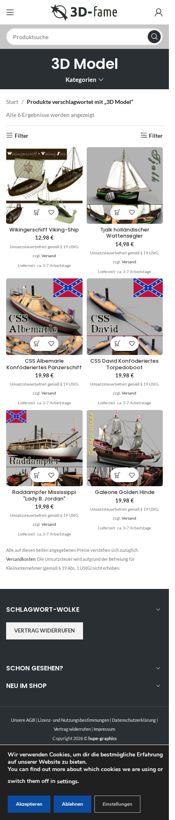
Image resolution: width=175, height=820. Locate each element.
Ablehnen (72, 804)
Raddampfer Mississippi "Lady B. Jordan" (44, 495)
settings (67, 781)
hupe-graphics (102, 738)
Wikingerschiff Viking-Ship (44, 229)
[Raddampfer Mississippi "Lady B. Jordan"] (44, 448)
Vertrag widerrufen (44, 630)
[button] (37, 212)
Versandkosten (20, 559)
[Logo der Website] (84, 11)
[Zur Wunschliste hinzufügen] (51, 212)
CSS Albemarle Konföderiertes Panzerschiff (44, 363)
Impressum (104, 729)
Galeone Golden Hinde (125, 492)
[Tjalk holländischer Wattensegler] (125, 185)
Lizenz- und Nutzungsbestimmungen (73, 720)
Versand (49, 255)
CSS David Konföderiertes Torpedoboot (124, 363)
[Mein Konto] (159, 12)
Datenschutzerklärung (134, 720)
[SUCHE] (154, 36)
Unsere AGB (23, 720)
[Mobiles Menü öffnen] (10, 12)
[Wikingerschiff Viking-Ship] (44, 185)
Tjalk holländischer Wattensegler (124, 232)
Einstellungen (117, 804)
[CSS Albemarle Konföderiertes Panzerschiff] (44, 316)
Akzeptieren (29, 804)
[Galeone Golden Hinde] (125, 448)
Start (12, 101)
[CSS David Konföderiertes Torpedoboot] (125, 316)
